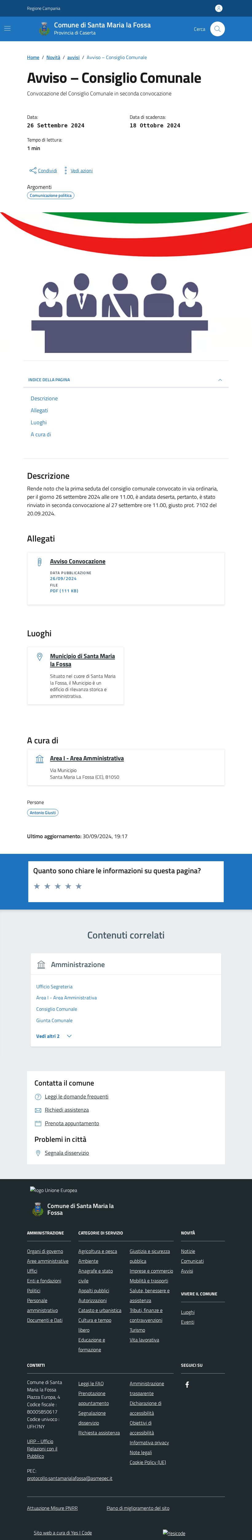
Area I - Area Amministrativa (87, 758)
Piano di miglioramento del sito (138, 1508)
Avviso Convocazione (77, 561)
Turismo (137, 1330)
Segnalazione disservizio (92, 1417)
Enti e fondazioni (44, 1280)
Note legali (141, 1452)
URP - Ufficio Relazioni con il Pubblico (42, 1449)
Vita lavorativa (144, 1339)
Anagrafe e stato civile (95, 1275)
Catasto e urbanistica (99, 1310)
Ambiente (88, 1261)
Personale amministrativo (42, 1305)
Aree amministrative (48, 1261)
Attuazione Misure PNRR (52, 1508)
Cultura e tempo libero (94, 1325)
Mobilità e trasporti (149, 1280)
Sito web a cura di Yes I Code (63, 1532)
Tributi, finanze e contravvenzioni (146, 1315)
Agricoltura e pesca (97, 1251)
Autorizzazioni (92, 1300)
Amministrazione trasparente (147, 1388)
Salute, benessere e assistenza (150, 1295)
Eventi (187, 1322)
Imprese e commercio (151, 1270)
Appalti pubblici (93, 1290)
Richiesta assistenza (99, 1432)
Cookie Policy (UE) (148, 1462)
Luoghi (188, 1312)
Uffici (32, 1270)
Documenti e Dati (44, 1320)
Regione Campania (43, 8)
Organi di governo (45, 1251)
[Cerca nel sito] (217, 29)
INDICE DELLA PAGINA (49, 379)
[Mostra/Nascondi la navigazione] (7, 28)
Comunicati (192, 1261)
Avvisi (187, 1270)
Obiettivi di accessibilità (142, 1427)
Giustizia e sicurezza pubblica (150, 1256)
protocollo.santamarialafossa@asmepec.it (69, 1478)
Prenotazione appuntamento (93, 1398)
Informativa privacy (149, 1442)
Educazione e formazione (91, 1344)
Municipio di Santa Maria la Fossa (82, 660)
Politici (33, 1290)
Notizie (188, 1251)
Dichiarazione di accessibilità (145, 1408)
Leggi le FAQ (91, 1383)
